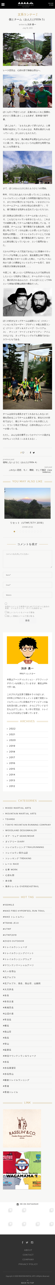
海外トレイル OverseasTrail (22, 887)
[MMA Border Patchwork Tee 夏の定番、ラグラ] (34, 1227)
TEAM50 (10, 819)
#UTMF (7, 929)
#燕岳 (6, 1038)
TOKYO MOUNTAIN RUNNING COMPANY (28, 825)
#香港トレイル (10, 1092)
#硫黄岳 (7, 1050)
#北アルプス (9, 977)
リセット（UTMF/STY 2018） (27, 522)
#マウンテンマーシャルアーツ (18, 965)
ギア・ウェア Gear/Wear (19, 836)
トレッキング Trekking (18, 859)
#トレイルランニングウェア (17, 959)
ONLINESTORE (51, 4)
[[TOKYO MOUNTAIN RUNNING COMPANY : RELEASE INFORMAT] (34, 1214)
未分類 (8, 881)
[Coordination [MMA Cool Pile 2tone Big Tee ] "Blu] (7, 1214)
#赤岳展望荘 (9, 1068)
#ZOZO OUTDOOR (13, 941)
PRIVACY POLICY (28, 1264)
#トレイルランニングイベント (18, 953)
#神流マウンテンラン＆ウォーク (19, 1056)
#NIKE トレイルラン (13, 917)
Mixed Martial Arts (18, 808)
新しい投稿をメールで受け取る (20, 616)
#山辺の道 (8, 1013)
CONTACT (28, 1255)
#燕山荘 (7, 1032)
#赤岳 (6, 1062)
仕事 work (11, 870)
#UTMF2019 (10, 935)
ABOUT (28, 1250)
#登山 (6, 1044)
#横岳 (6, 1025)
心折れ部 (9, 875)
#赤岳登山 (8, 1074)
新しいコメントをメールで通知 (20, 612)
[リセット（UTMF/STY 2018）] (27, 503)
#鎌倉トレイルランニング (16, 1080)
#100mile (8, 905)
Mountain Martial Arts (20, 814)
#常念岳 (7, 1019)
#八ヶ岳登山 (9, 971)
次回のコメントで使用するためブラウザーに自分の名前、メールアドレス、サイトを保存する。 (27, 607)
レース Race (12, 864)
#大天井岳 (8, 989)
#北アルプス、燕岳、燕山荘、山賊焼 (22, 983)
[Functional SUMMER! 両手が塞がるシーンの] (7, 1227)
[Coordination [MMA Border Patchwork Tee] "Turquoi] (21, 1214)
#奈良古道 (8, 1001)
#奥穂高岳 (8, 1007)
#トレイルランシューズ (15, 947)
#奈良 (6, 995)
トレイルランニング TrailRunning (24, 847)
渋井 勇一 (31, 24)
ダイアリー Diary (14, 842)
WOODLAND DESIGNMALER (21, 831)
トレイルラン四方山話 (16, 853)
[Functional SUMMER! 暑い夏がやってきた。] (48, 1227)
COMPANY (28, 1260)
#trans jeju (11, 923)
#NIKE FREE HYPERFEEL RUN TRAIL (24, 911)
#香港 (6, 1086)
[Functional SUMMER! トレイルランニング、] (48, 1214)
